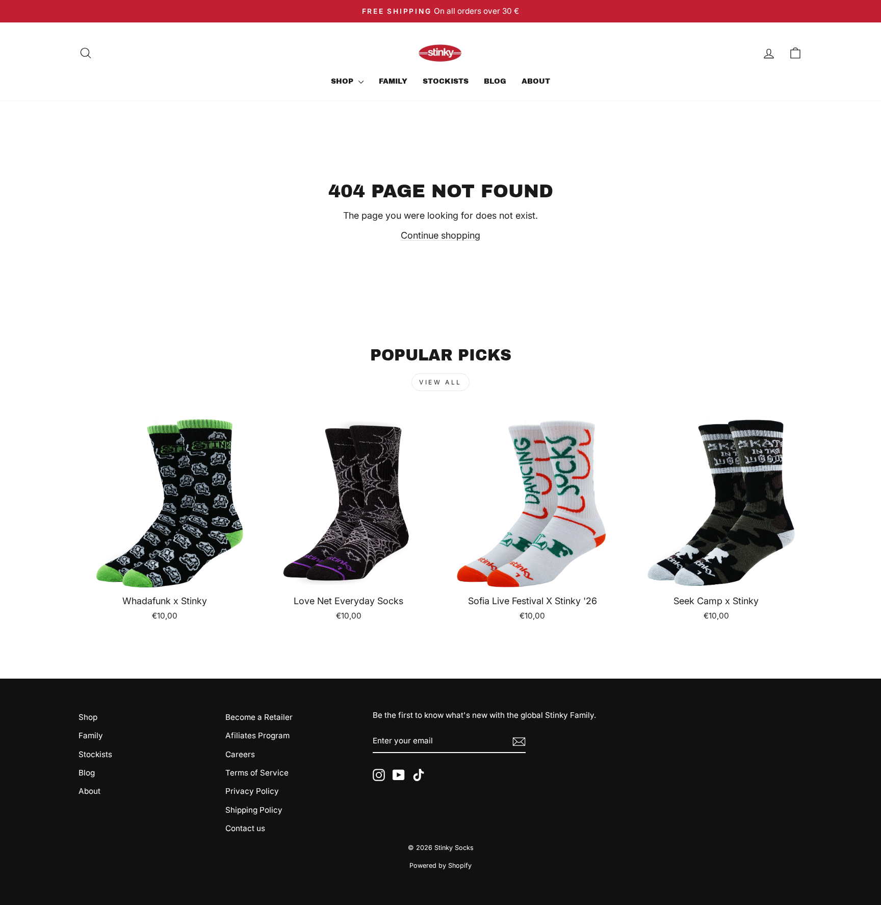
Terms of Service (257, 773)
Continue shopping (440, 235)
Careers (240, 754)
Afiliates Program (257, 735)
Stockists (446, 81)
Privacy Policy (252, 791)
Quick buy (165, 576)
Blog (495, 81)
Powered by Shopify (440, 865)
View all (440, 382)
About (536, 81)
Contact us (245, 828)
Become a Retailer (259, 717)
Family (393, 81)
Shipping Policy (253, 810)
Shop (343, 81)
